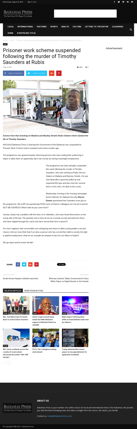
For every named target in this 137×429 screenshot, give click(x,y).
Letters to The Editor (96, 26)
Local (11, 26)
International (25, 26)
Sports (54, 26)
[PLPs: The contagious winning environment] (45, 338)
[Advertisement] (85, 14)
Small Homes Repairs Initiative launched (20, 278)
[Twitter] (119, 2)
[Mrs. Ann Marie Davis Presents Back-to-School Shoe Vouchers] (16, 305)
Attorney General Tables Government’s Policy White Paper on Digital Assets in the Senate (69, 280)
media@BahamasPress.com (59, 416)
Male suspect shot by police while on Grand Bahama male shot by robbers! (75, 319)
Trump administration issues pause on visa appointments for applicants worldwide (74, 352)
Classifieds (117, 26)
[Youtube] (132, 2)
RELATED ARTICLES (13, 291)
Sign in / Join (32, 2)
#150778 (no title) (26, 33)
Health (65, 26)
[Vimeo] (123, 2)
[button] (131, 30)
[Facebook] (114, 2)
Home (10, 33)
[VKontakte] (128, 2)
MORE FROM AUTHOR (33, 291)
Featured (42, 26)
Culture (77, 26)
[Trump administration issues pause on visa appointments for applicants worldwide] (75, 338)
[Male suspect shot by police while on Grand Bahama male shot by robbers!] (75, 305)
